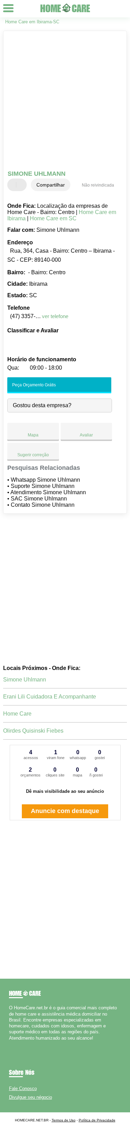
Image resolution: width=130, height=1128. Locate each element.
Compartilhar (50, 185)
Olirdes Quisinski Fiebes (33, 731)
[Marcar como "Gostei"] (13, 185)
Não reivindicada (98, 185)
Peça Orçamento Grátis (33, 384)
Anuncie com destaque (65, 810)
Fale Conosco (23, 1088)
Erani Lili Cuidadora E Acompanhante (49, 697)
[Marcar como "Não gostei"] (22, 185)
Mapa (33, 435)
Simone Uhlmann (24, 680)
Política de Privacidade (97, 1120)
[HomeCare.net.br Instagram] (16, 1044)
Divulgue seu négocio (30, 1097)
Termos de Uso (64, 1120)
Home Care (17, 714)
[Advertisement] (65, 101)
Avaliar (86, 435)
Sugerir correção (33, 454)
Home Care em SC (53, 218)
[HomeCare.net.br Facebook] (10, 1044)
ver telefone (55, 316)
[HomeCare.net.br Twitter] (13, 1044)
